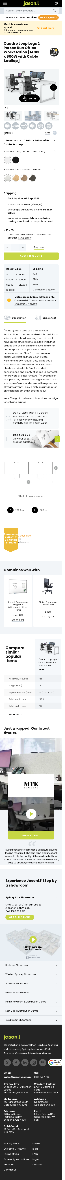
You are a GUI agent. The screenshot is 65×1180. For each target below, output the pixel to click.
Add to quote (31, 256)
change (36, 204)
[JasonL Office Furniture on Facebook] (16, 1062)
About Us (9, 1164)
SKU (47, 132)
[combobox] (31, 10)
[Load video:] (31, 814)
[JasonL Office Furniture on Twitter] (7, 1062)
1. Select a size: (26, 142)
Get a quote (48, 17)
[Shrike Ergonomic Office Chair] (47, 586)
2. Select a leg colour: (24, 151)
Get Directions (20, 917)
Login (35, 1159)
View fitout (31, 835)
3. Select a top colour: (22, 169)
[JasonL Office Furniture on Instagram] (33, 1062)
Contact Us (10, 1169)
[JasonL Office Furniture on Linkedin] (25, 1062)
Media (36, 1143)
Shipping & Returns (15, 1148)
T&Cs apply (24, 237)
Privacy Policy (12, 1143)
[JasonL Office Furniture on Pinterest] (42, 1062)
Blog (35, 1148)
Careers (37, 1164)
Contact (37, 289)
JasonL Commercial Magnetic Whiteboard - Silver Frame (18, 606)
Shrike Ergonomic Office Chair (48, 603)
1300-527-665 (17, 17)
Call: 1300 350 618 (15, 911)
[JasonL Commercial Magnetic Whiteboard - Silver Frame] (18, 586)
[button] (4, 3)
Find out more (45, 28)
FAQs (35, 1154)
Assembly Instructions (16, 1159)
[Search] (54, 10)
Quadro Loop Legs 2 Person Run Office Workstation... (48, 662)
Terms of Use (11, 1154)
